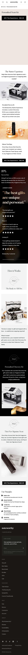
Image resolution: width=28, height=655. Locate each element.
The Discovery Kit (6, 589)
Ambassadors (5, 631)
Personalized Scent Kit (12, 6)
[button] (6, 2)
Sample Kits (5, 593)
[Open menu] (3, 2)
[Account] (21, 2)
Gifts (3, 575)
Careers (4, 634)
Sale (3, 578)
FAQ (3, 604)
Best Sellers (5, 566)
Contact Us (5, 610)
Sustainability (5, 627)
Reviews (4, 624)
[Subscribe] (23, 548)
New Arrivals (5, 569)
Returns (4, 607)
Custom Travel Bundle (7, 596)
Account (4, 613)
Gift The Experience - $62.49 (14, 160)
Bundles (4, 572)
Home (4, 6)
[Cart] (25, 2)
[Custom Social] (17, 641)
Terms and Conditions (7, 645)
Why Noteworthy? (6, 621)
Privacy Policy (18, 645)
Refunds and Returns (6, 648)
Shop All (4, 563)
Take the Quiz (5, 586)
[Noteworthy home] (14, 2)
